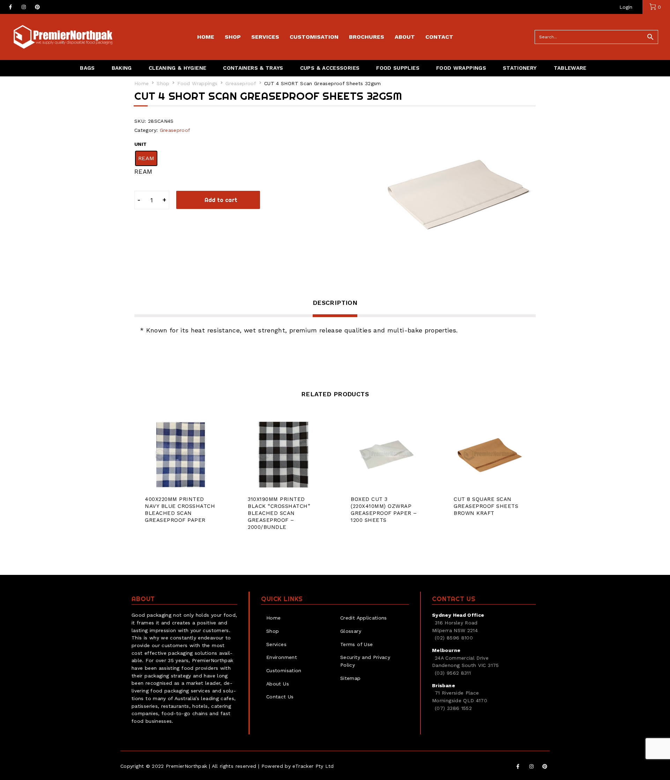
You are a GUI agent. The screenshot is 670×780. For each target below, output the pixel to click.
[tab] (335, 307)
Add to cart (221, 199)
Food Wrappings (197, 83)
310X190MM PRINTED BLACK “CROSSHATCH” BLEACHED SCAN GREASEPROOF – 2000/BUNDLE (279, 513)
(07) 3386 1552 (453, 708)
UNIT (140, 144)
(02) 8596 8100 (454, 637)
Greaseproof (240, 83)
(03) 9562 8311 (453, 673)
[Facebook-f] (10, 7)
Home (141, 83)
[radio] (146, 158)
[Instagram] (24, 7)
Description (335, 302)
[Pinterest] (37, 7)
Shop (163, 83)
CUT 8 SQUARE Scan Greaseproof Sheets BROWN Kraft (486, 506)
